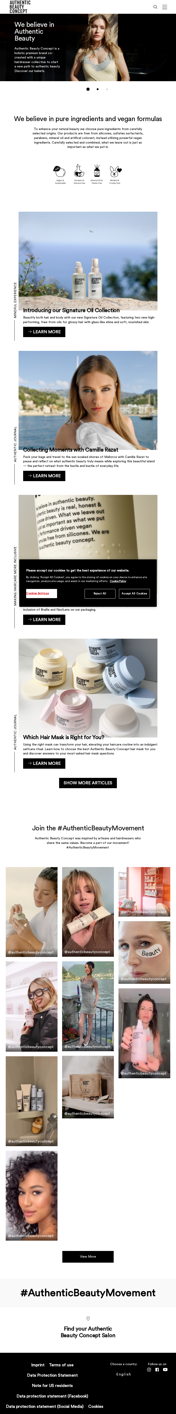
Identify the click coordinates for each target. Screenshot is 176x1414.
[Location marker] (88, 1319)
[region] (88, 583)
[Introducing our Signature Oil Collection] (88, 274)
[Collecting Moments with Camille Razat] (88, 415)
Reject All (100, 593)
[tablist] (88, 89)
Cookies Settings (37, 593)
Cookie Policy (118, 581)
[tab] (88, 89)
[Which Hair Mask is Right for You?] (88, 703)
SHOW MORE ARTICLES (88, 783)
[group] (88, 55)
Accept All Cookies (134, 593)
